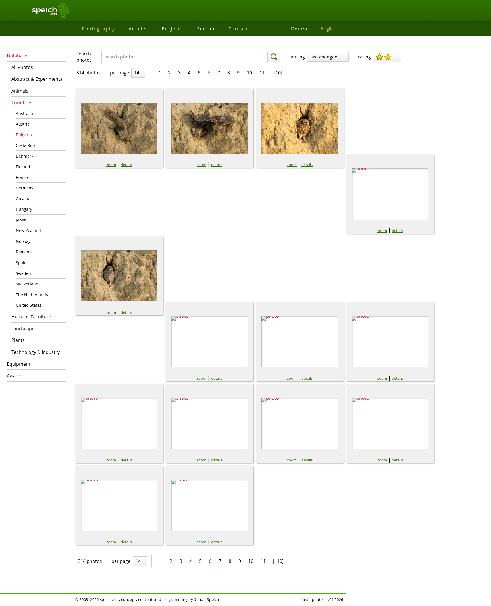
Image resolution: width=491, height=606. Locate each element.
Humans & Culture (31, 317)
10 (249, 73)
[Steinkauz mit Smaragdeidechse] (119, 128)
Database (17, 56)
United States (28, 305)
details (126, 164)
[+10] (277, 73)
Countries (21, 102)
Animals (19, 91)
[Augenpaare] (299, 128)
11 (262, 73)
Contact (238, 29)
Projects (172, 29)
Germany (24, 188)
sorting (297, 57)
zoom (111, 164)
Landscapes (24, 328)
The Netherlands (32, 294)
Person (206, 29)
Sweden (23, 273)
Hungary (24, 209)
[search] (273, 57)
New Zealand (28, 230)
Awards (15, 376)
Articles (138, 29)
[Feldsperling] (390, 423)
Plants (18, 340)
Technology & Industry (35, 352)
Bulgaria (24, 134)
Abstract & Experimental (37, 79)
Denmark (24, 156)
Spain (21, 262)
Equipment (18, 364)
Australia (24, 113)
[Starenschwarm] (119, 423)
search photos (84, 57)
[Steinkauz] (390, 194)
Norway (23, 241)
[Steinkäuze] (209, 128)
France (22, 177)
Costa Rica (26, 145)
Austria (23, 124)
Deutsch (301, 29)
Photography (98, 29)
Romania (24, 251)
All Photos (22, 67)
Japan (21, 220)
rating (364, 57)
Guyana (23, 198)
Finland (23, 166)
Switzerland (27, 284)
